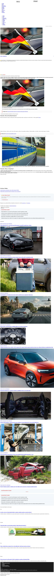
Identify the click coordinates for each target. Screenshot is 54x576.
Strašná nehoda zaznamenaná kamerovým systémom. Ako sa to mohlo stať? (10, 191)
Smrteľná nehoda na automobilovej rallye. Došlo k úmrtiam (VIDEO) (9, 190)
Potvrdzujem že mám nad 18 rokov (5, 574)
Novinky (3, 8)
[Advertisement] (25, 68)
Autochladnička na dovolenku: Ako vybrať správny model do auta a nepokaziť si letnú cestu (14, 500)
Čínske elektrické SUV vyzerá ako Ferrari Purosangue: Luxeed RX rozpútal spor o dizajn (14, 211)
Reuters (40, 117)
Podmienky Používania (5, 565)
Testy (2, 9)
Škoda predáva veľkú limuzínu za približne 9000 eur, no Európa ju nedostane (12, 216)
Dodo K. (4, 74)
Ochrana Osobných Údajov (6, 566)
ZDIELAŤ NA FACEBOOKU (5, 207)
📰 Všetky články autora (4, 199)
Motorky (3, 11)
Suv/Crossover (4, 6)
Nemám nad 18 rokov (3, 575)
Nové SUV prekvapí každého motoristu (11, 133)
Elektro (3, 7)
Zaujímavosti (3, 5)
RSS (3, 562)
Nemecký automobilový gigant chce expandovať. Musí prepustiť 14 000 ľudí (17, 111)
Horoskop (3, 12)
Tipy (3, 17)
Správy (3, 4)
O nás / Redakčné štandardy (6, 563)
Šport (3, 23)
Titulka (3, 3)
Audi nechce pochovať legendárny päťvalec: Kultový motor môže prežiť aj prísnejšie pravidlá (14, 213)
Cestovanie (3, 10)
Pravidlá (4, 20)
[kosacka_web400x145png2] (27, 532)
